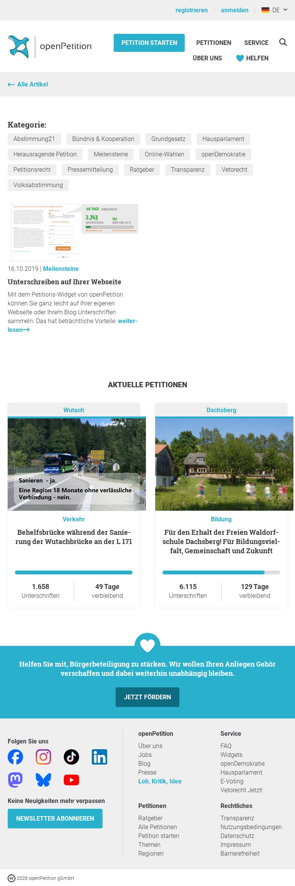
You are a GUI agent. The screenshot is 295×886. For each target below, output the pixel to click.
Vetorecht (234, 169)
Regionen (151, 853)
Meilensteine (111, 154)
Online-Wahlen (164, 154)
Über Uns (207, 58)
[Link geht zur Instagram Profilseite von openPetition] (43, 756)
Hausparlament (223, 139)
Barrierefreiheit (240, 853)
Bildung (221, 519)
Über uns (150, 746)
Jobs (145, 754)
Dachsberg (221, 410)
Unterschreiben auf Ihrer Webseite (64, 281)
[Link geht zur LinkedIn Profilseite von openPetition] (99, 756)
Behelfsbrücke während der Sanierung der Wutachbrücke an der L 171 (73, 537)
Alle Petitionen (157, 827)
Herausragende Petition (45, 154)
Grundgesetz (168, 139)
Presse (147, 772)
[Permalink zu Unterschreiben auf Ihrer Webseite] (74, 260)
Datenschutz (237, 836)
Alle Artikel (32, 84)
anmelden (235, 10)
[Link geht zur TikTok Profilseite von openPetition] (71, 756)
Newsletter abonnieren (55, 818)
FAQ (226, 746)
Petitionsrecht (32, 169)
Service (256, 42)
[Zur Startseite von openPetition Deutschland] (50, 46)
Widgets (231, 754)
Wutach (73, 410)
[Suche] (283, 42)
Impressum (235, 844)
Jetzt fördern (147, 697)
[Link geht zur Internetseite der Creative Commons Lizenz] (12, 877)
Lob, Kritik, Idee (160, 781)
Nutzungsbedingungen (251, 827)
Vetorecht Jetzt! (241, 790)
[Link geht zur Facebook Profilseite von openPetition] (15, 756)
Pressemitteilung (90, 169)
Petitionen (214, 42)
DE (274, 10)
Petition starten (149, 42)
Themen (149, 844)
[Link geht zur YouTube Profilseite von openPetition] (71, 779)
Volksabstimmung (38, 185)
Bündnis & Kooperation (103, 139)
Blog (144, 763)
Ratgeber (142, 169)
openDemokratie (223, 154)
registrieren (192, 10)
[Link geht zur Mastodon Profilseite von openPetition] (15, 779)
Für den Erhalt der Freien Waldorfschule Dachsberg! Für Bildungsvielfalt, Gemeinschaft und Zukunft (221, 541)
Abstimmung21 (34, 139)
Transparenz (188, 169)
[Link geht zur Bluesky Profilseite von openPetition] (43, 779)
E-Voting (232, 781)
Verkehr (74, 519)
